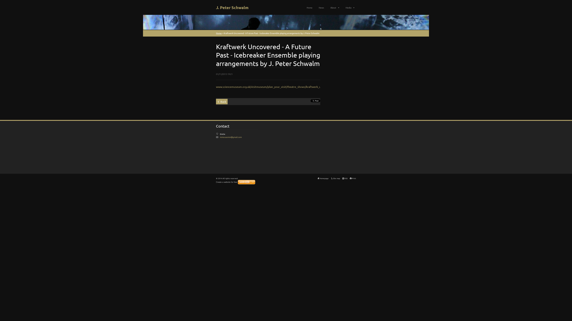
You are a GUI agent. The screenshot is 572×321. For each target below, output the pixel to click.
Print (354, 178)
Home (309, 7)
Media (348, 7)
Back (223, 101)
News (321, 7)
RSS (346, 178)
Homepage (324, 178)
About (333, 7)
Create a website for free (226, 182)
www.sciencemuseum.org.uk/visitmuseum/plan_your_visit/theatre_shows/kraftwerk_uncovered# (275, 86)
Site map (336, 178)
